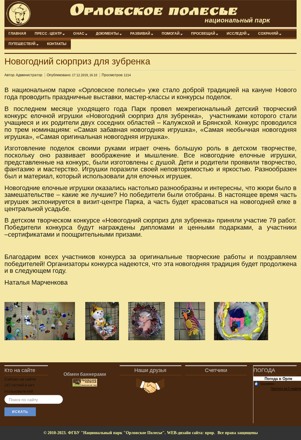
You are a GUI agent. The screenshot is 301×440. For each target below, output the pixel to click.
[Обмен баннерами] (85, 382)
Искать (20, 412)
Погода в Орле (278, 378)
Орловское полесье (153, 13)
